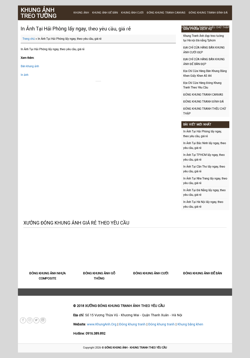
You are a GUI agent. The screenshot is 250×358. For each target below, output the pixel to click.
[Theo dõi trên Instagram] (30, 320)
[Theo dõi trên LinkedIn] (43, 320)
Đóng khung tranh (132, 324)
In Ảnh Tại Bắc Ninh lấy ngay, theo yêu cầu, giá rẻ (204, 145)
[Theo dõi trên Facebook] (23, 320)
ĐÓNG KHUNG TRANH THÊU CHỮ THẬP (204, 27)
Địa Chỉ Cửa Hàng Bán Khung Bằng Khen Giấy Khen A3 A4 (205, 73)
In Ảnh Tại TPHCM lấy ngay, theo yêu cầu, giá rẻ (204, 157)
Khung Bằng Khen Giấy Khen (107, 27)
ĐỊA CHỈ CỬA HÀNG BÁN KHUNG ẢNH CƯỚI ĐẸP (204, 50)
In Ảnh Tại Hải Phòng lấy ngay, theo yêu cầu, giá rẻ (202, 134)
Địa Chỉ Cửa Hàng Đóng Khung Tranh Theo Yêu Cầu (202, 85)
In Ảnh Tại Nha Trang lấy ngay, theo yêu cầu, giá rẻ (205, 181)
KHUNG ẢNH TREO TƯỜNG (39, 13)
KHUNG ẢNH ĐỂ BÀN (105, 12)
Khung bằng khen (190, 324)
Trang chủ (29, 38)
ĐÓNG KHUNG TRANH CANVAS (166, 12)
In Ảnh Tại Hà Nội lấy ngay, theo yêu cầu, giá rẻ (203, 204)
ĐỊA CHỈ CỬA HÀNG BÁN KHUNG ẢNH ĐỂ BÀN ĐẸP (204, 61)
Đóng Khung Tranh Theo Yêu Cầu (154, 27)
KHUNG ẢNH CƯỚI (132, 12)
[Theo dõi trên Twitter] (36, 320)
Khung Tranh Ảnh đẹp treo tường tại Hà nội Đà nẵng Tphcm (203, 38)
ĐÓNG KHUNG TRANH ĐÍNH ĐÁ (208, 12)
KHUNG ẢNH (81, 12)
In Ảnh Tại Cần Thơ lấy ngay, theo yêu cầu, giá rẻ (204, 169)
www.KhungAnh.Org (101, 324)
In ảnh (24, 75)
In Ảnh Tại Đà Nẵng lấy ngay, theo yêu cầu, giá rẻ (204, 192)
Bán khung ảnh (30, 66)
